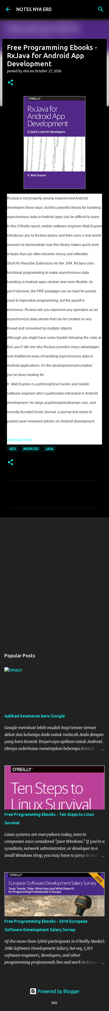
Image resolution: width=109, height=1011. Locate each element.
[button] (10, 83)
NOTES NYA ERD (34, 9)
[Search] (100, 9)
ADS (12, 449)
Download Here (19, 440)
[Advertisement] (54, 580)
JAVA (49, 449)
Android (31, 449)
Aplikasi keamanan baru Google (34, 716)
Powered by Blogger (58, 991)
